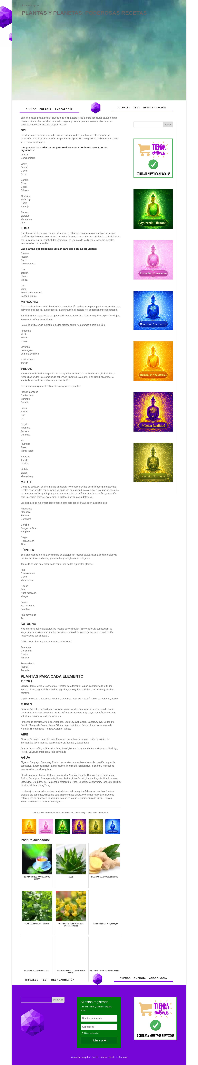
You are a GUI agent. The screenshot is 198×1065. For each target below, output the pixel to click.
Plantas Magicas (30, 5)
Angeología (64, 109)
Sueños (31, 109)
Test (136, 107)
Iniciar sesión (99, 1040)
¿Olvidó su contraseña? (90, 1033)
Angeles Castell (89, 1057)
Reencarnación (154, 107)
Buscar (168, 124)
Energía (45, 109)
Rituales (124, 107)
